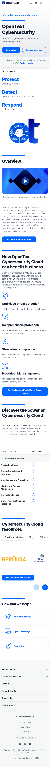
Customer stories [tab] (14, 537)
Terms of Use (25, 727)
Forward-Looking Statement (25, 738)
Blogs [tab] (31, 537)
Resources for (9, 669)
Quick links (7, 698)
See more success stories (18, 577)
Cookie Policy (25, 731)
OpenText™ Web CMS (30, 758)
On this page (7, 71)
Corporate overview (11, 676)
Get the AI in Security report (19, 239)
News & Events (9, 691)
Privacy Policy (25, 723)
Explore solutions (34, 50)
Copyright (8, 750)
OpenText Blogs (22, 631)
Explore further (27, 63)
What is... (6, 683)
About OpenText (22, 616)
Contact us (11, 50)
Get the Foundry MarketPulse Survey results (25, 391)
